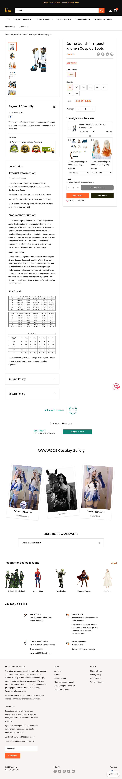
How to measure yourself (64, 682)
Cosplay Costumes (21, 19)
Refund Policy (95, 678)
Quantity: (70, 109)
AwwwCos (70, 54)
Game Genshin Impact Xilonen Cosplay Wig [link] (100, 163)
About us (57, 671)
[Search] (101, 10)
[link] (74, 128)
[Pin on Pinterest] (102, 54)
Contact (57, 675)
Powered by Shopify (12, 770)
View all (114, 563)
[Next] (117, 579)
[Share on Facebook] (98, 54)
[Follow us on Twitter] (59, 771)
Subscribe (12, 756)
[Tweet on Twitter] (107, 54)
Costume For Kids (83, 19)
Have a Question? (31, 542)
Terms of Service (96, 682)
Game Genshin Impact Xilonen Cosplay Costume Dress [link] (77, 163)
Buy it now (102, 195)
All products (15, 35)
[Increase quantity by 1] (92, 108)
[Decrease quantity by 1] (78, 108)
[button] (69, 187)
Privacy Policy (95, 675)
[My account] (110, 10)
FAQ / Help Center (61, 689)
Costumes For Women (103, 19)
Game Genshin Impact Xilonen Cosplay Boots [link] (92, 125)
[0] (115, 10)
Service (22, 27)
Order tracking (60, 678)
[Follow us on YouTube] (73, 771)
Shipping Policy (96, 671)
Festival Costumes (43, 19)
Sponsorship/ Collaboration (64, 686)
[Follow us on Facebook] (55, 771)
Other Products (63, 19)
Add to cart (77, 195)
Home (7, 19)
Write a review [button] (77, 432)
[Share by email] (112, 54)
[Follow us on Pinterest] (68, 771)
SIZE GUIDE (71, 63)
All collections (10, 27)
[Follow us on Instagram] (64, 771)
